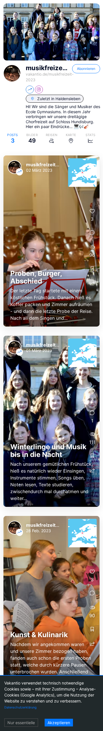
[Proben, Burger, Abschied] (51, 241)
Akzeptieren (58, 722)
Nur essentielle (21, 722)
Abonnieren (86, 68)
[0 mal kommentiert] (92, 232)
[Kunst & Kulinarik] (51, 601)
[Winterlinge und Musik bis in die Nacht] (51, 421)
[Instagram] (39, 90)
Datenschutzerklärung (20, 707)
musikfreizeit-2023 (48, 164)
